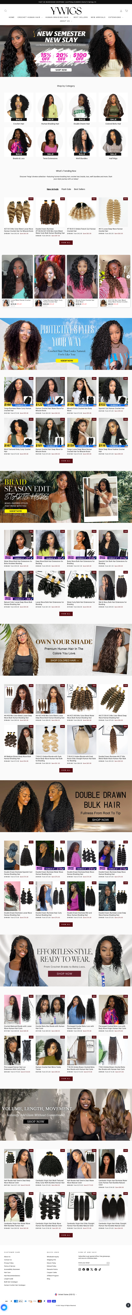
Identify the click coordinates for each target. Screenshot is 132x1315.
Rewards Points (52, 1269)
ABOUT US (65, 21)
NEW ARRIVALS (98, 17)
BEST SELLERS (81, 17)
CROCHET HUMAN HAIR (29, 17)
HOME (12, 17)
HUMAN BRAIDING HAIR (57, 17)
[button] (128, 1305)
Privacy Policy (9, 1263)
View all (65, 242)
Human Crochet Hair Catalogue (14, 1285)
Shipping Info (51, 1260)
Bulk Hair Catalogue (11, 1282)
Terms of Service (9, 1266)
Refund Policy (51, 1266)
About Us (7, 1257)
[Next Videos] (128, 277)
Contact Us (8, 1260)
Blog (48, 1279)
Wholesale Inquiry (53, 1257)
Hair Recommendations (12, 1275)
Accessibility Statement (12, 1269)
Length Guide (8, 1279)
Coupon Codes (52, 1272)
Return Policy (51, 1263)
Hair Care (7, 1272)
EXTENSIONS (115, 17)
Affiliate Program (53, 1275)
